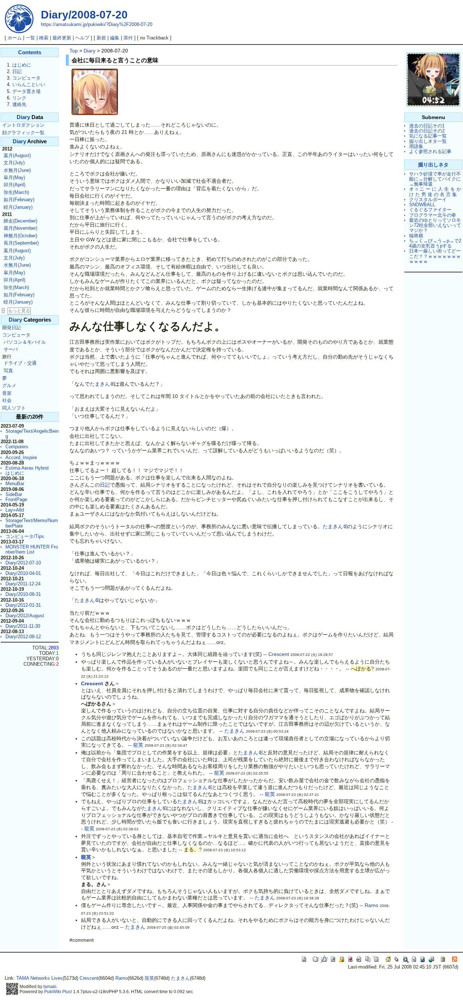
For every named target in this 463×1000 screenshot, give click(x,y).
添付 (128, 38)
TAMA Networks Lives (39, 978)
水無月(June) (17, 170)
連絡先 (19, 104)
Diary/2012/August (24, 615)
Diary (23, 117)
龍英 (138, 745)
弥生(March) (16, 192)
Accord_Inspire (21, 457)
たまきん (100, 384)
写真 (8, 370)
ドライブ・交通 (20, 363)
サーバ (11, 349)
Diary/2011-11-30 (22, 626)
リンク (19, 98)
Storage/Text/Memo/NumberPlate (31, 523)
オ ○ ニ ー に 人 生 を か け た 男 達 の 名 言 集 (435, 191)
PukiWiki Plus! (58, 991)
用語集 (416, 146)
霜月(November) (20, 228)
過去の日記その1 (427, 125)
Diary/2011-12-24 (23, 583)
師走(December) (20, 221)
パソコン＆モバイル (25, 342)
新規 (101, 38)
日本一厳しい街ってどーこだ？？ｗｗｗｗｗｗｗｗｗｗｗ (435, 256)
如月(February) (19, 199)
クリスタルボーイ (428, 199)
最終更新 (61, 38)
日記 (17, 71)
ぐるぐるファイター (430, 209)
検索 (43, 38)
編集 (114, 38)
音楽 (7, 393)
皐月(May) (14, 177)
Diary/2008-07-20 (84, 15)
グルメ (9, 385)
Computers (16, 446)
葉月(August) (17, 155)
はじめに (21, 65)
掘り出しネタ (433, 165)
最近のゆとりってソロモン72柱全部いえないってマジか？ (435, 225)
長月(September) (21, 243)
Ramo (371, 905)
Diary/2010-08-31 (23, 594)
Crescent (278, 654)
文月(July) (14, 162)
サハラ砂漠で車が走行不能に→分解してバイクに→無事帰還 (435, 179)
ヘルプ (82, 38)
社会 (7, 400)
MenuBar (14, 483)
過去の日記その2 (427, 131)
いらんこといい (28, 84)
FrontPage (16, 499)
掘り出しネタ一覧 (428, 141)
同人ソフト (14, 408)
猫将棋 (416, 235)
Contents (29, 52)
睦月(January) (18, 207)
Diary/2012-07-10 (23, 562)
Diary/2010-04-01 (23, 573)
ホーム (15, 38)
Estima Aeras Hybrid (26, 468)
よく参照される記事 (430, 151)
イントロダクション (23, 125)
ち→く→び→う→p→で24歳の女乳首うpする (435, 243)
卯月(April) (14, 184)
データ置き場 (26, 91)
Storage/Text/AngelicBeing (32, 433)
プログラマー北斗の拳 (432, 215)
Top (73, 51)
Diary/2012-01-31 (23, 605)
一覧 (30, 38)
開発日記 (11, 327)
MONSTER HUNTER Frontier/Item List (31, 549)
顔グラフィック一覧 (23, 132)
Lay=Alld (14, 510)
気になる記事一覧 (428, 136)
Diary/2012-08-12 (23, 636)
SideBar (13, 494)
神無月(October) (20, 235)
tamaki (49, 986)
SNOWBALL (422, 204)
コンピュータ (26, 78)
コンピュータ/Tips (24, 536)
